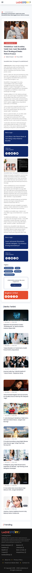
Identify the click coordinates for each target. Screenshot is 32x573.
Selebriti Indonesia (9, 274)
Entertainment (9, 12)
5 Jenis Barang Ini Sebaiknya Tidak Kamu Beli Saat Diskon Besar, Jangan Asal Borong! (16, 419)
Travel (3, 552)
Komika (17, 268)
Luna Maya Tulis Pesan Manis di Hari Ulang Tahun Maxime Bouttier (15, 139)
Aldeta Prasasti (10, 57)
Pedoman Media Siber (12, 563)
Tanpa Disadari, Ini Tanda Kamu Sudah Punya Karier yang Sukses (15, 349)
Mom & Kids (20, 550)
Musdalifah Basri (9, 268)
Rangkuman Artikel (16, 285)
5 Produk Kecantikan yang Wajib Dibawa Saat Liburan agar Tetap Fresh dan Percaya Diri (16, 443)
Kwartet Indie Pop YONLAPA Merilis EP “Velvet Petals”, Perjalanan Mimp (14, 372)
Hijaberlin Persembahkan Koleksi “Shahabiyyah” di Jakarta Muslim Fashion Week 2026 (14, 326)
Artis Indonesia (8, 271)
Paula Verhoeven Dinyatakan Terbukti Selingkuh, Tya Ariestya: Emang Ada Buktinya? (16, 243)
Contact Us (25, 563)
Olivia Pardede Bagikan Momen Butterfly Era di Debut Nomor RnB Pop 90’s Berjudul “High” (16, 396)
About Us (7, 560)
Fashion (25, 319)
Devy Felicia (7, 322)
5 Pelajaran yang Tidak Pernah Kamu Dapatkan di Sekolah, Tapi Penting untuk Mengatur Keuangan (16, 466)
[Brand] (23, 2)
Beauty (25, 435)
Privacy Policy (18, 560)
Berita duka (17, 271)
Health (3, 550)
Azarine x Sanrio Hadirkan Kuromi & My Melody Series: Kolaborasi (15, 512)
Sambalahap (5, 555)
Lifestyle (25, 342)
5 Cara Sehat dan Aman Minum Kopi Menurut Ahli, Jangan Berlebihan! (14, 489)
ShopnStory (20, 552)
